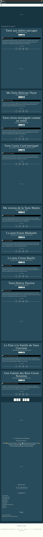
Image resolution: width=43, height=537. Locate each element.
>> (28, 399)
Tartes (24, 122)
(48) (5, 500)
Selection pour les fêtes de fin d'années (10, 516)
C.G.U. (31, 529)
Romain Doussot (20, 446)
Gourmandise (22, 147)
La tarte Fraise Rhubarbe (21, 233)
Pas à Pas (25, 32)
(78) (5, 497)
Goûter (26, 147)
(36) (4, 503)
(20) (4, 505)
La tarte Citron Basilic (21, 258)
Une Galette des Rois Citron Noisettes (21, 374)
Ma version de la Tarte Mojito (21, 207)
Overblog (24, 525)
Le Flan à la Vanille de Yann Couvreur (21, 347)
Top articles (18, 529)
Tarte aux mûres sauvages (21, 30)
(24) (7, 504)
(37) (5, 501)
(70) (5, 498)
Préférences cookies (21, 530)
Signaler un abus (26, 529)
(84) (5, 495)
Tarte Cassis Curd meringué (21, 145)
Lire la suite (21, 108)
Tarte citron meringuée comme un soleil (21, 119)
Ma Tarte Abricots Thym (21, 92)
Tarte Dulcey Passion (22, 283)
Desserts (18, 147)
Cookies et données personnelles (37, 529)
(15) (4, 507)
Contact (22, 529)
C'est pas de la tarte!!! (19, 32)
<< (15, 399)
